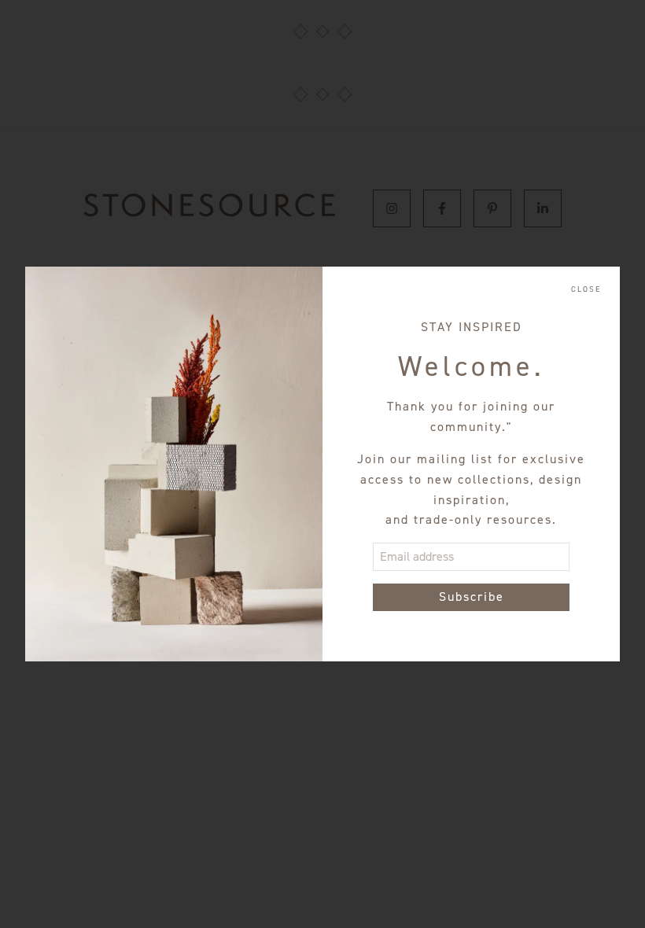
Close (586, 289)
